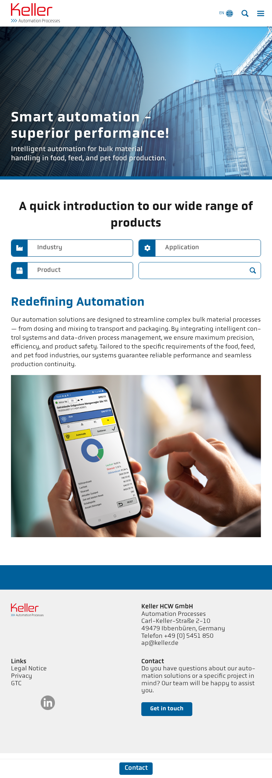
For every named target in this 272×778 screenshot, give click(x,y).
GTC (16, 684)
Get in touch (166, 709)
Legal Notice (29, 669)
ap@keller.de (159, 643)
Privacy (21, 676)
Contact (136, 768)
